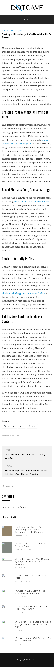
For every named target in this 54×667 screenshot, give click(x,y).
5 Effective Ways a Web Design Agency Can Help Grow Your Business (32, 561)
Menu (27, 19)
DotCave (34, 660)
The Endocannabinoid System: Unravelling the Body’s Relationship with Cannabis (31, 529)
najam (7, 31)
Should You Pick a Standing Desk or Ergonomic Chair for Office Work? (33, 624)
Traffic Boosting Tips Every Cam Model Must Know (32, 607)
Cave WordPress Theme (14, 507)
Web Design (15, 436)
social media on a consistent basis (31, 201)
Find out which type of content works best (24, 293)
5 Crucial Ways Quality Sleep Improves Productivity (30, 592)
